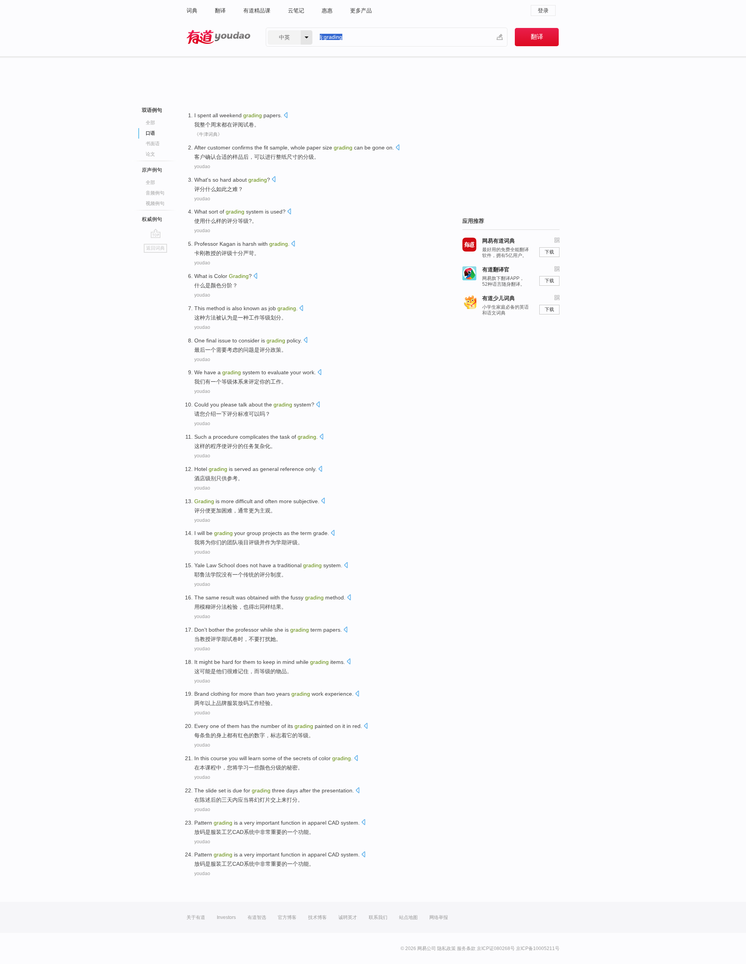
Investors (226, 917)
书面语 (153, 143)
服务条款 (466, 948)
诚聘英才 (347, 917)
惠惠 (327, 10)
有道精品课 (256, 10)
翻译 (220, 10)
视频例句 (155, 203)
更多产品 (361, 10)
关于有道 (195, 917)
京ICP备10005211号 (538, 948)
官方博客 (287, 917)
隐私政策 (446, 948)
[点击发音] (286, 116)
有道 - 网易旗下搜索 (218, 37)
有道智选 (257, 917)
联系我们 (378, 917)
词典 (191, 10)
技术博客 (317, 917)
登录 (543, 10)
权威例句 (152, 219)
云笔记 (296, 10)
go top (155, 233)
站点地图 (408, 917)
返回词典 (155, 248)
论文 (150, 154)
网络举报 (438, 917)
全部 (150, 122)
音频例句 (155, 193)
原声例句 (152, 170)
